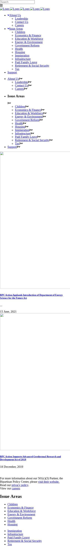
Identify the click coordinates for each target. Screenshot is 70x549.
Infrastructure (15, 534)
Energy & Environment (21, 514)
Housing (12, 524)
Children (12, 504)
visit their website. (48, 481)
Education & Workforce (21, 511)
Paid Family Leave (18, 537)
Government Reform (19, 517)
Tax (9, 544)
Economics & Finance (20, 507)
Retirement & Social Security (24, 540)
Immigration (14, 530)
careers (16, 488)
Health (11, 521)
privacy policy (20, 485)
